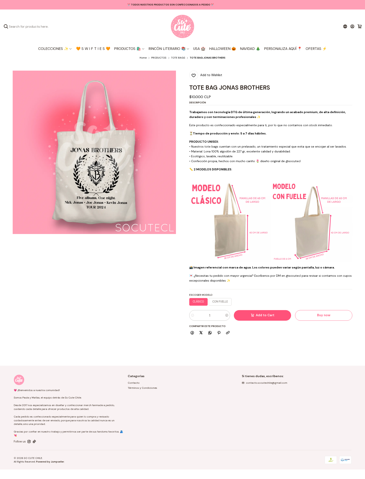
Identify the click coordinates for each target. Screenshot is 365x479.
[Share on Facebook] (192, 333)
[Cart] (360, 26)
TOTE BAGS (178, 58)
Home (143, 58)
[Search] (6, 26)
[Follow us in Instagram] (29, 441)
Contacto (134, 383)
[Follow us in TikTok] (34, 441)
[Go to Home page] (182, 26)
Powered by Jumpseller (50, 461)
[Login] (352, 26)
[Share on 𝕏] (201, 333)
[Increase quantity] (227, 315)
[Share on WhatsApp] (210, 333)
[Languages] (345, 26)
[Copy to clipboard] (228, 333)
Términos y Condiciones (142, 388)
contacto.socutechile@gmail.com (266, 383)
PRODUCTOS (158, 58)
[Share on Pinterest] (219, 333)
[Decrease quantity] (192, 315)
